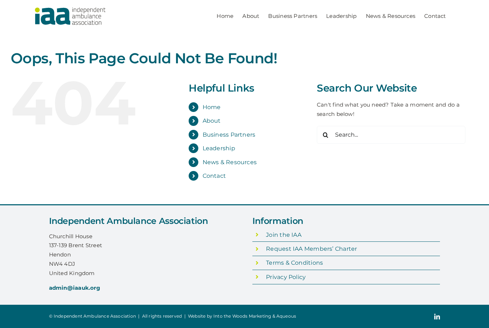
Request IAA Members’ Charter (311, 248)
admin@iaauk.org (74, 287)
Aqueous (286, 316)
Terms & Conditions (294, 262)
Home (212, 107)
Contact (214, 175)
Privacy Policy (286, 277)
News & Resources (230, 162)
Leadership (219, 148)
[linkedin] (437, 316)
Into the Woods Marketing (242, 316)
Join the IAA (283, 234)
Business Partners (229, 134)
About (212, 120)
